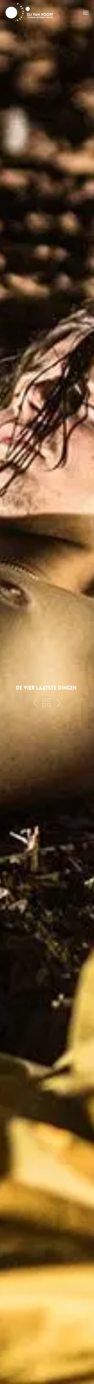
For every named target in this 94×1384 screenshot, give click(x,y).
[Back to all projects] (46, 702)
